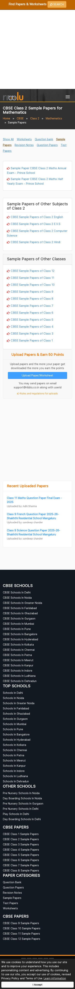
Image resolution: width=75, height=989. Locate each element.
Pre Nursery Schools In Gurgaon (23, 803)
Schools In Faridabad (16, 708)
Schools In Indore (14, 771)
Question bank (44, 139)
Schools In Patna (13, 755)
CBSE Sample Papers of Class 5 (32, 319)
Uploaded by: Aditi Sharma (22, 506)
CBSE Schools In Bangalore (20, 634)
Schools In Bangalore (16, 734)
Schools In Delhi (13, 692)
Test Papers (10, 903)
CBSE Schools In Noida (17, 597)
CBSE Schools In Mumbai (18, 623)
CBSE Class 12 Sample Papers (21, 938)
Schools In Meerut (14, 760)
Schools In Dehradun (16, 781)
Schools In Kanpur (14, 765)
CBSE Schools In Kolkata (18, 644)
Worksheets (24, 139)
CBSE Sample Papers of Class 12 (32, 270)
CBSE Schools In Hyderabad (20, 639)
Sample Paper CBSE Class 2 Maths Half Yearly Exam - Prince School (35, 181)
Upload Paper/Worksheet (37, 375)
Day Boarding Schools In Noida (22, 798)
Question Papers (47, 145)
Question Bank (12, 882)
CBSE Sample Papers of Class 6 (32, 312)
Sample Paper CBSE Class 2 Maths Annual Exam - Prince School (36, 170)
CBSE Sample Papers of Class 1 (32, 340)
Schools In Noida (13, 698)
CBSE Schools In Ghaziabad (20, 613)
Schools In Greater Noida (18, 703)
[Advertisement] (37, 49)
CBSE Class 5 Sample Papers (21, 854)
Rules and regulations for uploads (38, 393)
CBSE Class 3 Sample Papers (21, 844)
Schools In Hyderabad (16, 739)
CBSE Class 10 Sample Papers (21, 928)
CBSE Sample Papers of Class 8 (32, 298)
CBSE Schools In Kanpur (18, 665)
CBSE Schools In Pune (17, 629)
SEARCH (58, 4)
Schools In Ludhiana (15, 776)
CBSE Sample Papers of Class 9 (32, 291)
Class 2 (34, 118)
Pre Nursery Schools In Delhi (20, 808)
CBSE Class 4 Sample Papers (21, 849)
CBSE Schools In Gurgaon (19, 618)
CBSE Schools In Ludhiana (19, 675)
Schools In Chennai (15, 750)
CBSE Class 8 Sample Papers (21, 870)
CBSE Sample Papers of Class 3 (32, 333)
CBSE (20, 118)
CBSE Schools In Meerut (18, 660)
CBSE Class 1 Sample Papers (21, 834)
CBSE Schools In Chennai (19, 649)
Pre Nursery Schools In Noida (21, 793)
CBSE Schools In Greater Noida (22, 602)
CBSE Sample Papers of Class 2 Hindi (35, 242)
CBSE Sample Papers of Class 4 (32, 326)
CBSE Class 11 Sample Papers (21, 933)
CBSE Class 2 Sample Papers (21, 839)
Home (6, 118)
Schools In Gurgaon (15, 718)
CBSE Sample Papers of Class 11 (32, 277)
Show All (8, 139)
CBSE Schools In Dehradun (20, 681)
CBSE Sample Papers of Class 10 (33, 284)
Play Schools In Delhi (16, 814)
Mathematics (54, 118)
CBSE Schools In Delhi (17, 592)
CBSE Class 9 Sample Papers (21, 923)
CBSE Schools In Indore (17, 670)
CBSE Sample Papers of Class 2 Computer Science (37, 233)
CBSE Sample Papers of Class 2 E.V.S (35, 224)
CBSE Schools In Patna (17, 655)
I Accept (37, 984)
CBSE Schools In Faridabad (20, 608)
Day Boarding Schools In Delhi (22, 819)
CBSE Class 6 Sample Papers (21, 860)
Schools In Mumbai (14, 724)
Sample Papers (12, 897)
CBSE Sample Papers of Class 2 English (37, 217)
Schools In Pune (13, 729)
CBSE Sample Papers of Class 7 (32, 305)
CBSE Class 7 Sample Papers (21, 865)
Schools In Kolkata (14, 744)
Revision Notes (24, 145)
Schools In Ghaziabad (16, 713)
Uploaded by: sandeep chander (25, 522)
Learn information (55, 978)
